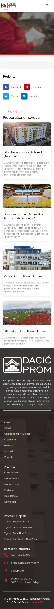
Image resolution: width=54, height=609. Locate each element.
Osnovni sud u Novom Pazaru (23, 276)
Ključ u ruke (11, 496)
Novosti (8, 451)
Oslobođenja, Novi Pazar (18, 433)
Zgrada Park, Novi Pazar (17, 533)
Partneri (9, 490)
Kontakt (8, 457)
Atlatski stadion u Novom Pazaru (25, 331)
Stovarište (10, 439)
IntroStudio (41, 602)
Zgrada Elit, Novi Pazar (16, 521)
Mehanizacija (11, 484)
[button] (48, 6)
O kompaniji (11, 472)
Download (10, 501)
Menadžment (11, 478)
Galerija (8, 445)
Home (7, 428)
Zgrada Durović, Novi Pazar (19, 527)
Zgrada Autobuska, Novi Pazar (21, 539)
